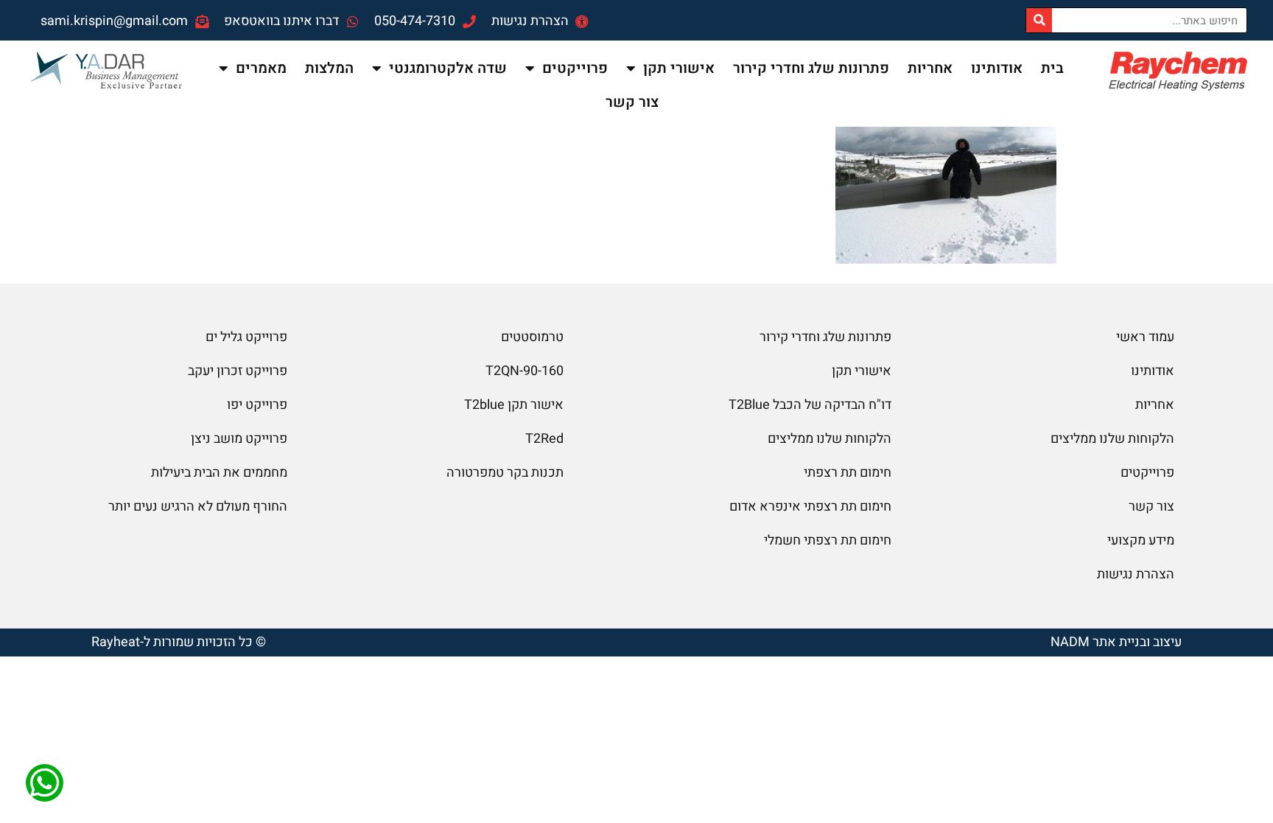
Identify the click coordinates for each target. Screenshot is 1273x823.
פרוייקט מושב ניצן (239, 439)
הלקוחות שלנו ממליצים (1112, 439)
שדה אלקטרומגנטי (448, 68)
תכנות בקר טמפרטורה (505, 473)
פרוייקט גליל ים (246, 337)
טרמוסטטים (532, 337)
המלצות (329, 68)
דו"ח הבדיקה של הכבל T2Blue (810, 405)
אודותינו (997, 68)
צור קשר (632, 102)
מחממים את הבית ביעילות (219, 473)
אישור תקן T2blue (514, 405)
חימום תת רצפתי (847, 473)
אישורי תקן (679, 68)
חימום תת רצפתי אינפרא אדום (810, 506)
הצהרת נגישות (1135, 574)
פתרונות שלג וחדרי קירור (811, 68)
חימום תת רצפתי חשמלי (827, 540)
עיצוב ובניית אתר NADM (1116, 642)
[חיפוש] (1039, 20)
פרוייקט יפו (257, 405)
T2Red (544, 439)
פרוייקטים (575, 68)
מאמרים (261, 68)
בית (1052, 68)
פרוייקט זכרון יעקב (237, 371)
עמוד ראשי (1145, 337)
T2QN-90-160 (524, 371)
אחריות (930, 68)
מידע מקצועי (1140, 540)
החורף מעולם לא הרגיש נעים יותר (197, 506)
